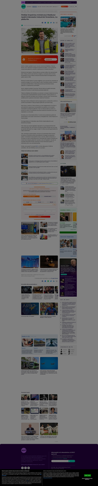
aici (27, 480)
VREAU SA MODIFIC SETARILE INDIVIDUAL (87, 479)
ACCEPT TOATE (87, 475)
